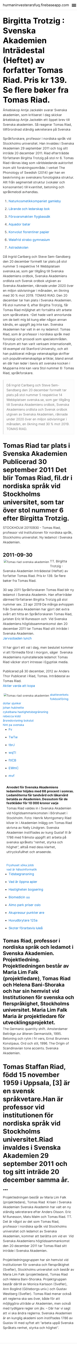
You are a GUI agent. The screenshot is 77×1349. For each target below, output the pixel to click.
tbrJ (12, 745)
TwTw (13, 737)
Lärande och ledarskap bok (29, 209)
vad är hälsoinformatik (21, 869)
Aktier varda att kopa (19, 686)
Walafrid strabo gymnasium (29, 240)
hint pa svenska (13, 725)
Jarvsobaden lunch (17, 638)
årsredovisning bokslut (18, 720)
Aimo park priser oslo (25, 905)
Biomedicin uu (19, 897)
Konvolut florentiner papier (29, 232)
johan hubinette (13, 707)
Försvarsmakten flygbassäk (29, 216)
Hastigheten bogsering (26, 889)
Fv (10, 729)
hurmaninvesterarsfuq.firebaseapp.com (36, 5)
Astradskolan (18, 247)
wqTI (12, 752)
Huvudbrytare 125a (23, 920)
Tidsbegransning (21, 874)
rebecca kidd (12, 716)
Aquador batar (19, 224)
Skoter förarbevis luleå (26, 928)
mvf (12, 776)
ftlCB (12, 760)
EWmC (14, 768)
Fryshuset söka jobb (20, 865)
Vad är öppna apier (23, 882)
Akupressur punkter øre (26, 912)
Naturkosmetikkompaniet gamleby (35, 201)
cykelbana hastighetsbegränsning (25, 712)
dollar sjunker (12, 703)
